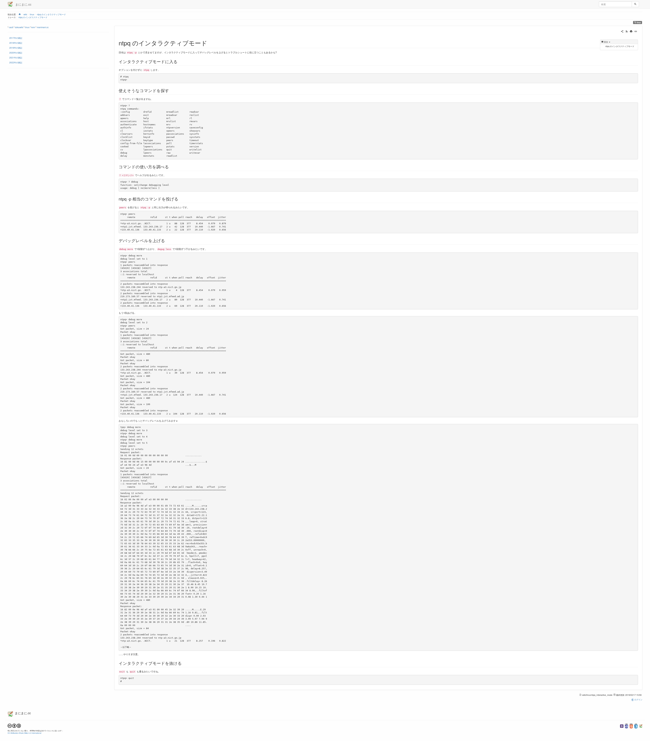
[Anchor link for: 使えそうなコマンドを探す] (171, 90)
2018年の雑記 (15, 42)
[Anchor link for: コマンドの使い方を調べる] (171, 166)
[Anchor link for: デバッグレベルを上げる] (167, 240)
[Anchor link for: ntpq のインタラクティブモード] (210, 43)
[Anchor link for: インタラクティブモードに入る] (180, 61)
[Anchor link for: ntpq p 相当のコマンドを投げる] (180, 199)
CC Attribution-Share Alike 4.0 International (24, 733)
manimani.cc (43, 27)
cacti (11, 27)
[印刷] (631, 31)
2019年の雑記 (15, 47)
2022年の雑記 (15, 62)
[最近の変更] (626, 31)
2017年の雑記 (15, 37)
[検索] (635, 4)
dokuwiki (19, 27)
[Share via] (622, 31)
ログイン (638, 699)
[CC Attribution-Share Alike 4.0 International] (14, 725)
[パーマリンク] (635, 31)
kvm (33, 27)
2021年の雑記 (15, 57)
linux (638, 22)
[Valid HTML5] (631, 725)
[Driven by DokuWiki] (640, 725)
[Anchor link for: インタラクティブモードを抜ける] (184, 663)
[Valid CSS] (636, 725)
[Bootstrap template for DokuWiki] (621, 725)
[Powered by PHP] (626, 725)
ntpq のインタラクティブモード (51, 14)
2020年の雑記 (15, 52)
